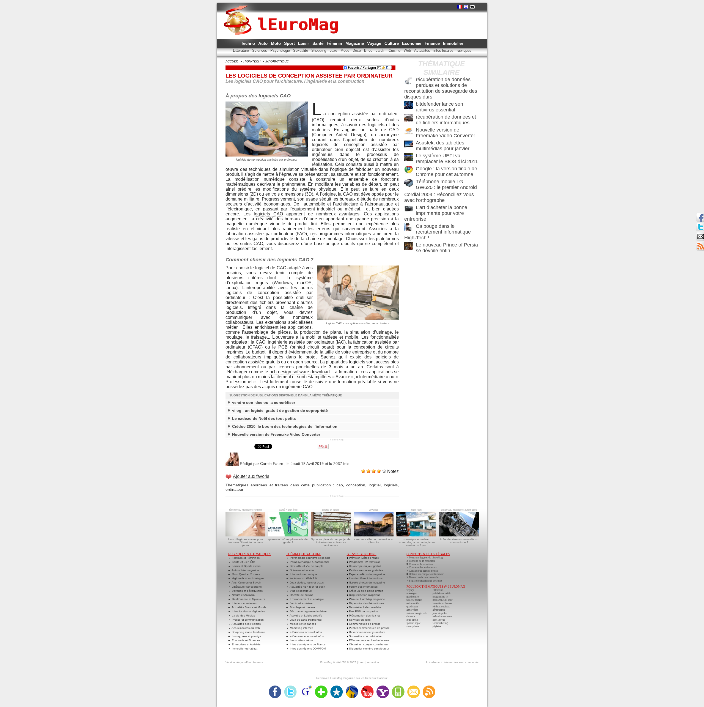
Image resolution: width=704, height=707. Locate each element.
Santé (318, 43)
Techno (248, 43)
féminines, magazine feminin (245, 509)
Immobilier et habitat (244, 648)
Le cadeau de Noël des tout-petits (264, 418)
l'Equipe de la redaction (422, 560)
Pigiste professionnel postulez (425, 580)
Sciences (260, 50)
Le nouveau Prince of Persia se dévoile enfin (447, 247)
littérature (438, 589)
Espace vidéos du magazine (366, 574)
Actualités (422, 50)
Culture (392, 43)
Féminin (335, 43)
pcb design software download (300, 371)
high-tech (251, 61)
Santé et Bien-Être (243, 561)
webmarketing (440, 622)
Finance (433, 43)
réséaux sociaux (441, 606)
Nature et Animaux (243, 594)
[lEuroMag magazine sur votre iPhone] (398, 687)
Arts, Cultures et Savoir (246, 582)
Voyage (374, 43)
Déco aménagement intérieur (308, 611)
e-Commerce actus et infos (306, 636)
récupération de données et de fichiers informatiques (446, 119)
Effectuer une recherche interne (368, 640)
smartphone (412, 626)
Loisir (304, 43)
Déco (357, 50)
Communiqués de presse (364, 623)
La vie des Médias (243, 615)
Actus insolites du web (245, 627)
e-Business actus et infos (305, 632)
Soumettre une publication (365, 636)
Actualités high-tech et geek (307, 586)
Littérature (241, 50)
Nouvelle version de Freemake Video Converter (276, 434)
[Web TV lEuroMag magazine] (472, 7)
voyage (410, 589)
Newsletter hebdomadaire (364, 607)
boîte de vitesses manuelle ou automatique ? (459, 541)
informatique (276, 61)
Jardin (381, 50)
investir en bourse (442, 603)
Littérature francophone (246, 586)
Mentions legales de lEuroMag (426, 557)
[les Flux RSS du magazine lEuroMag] (429, 687)
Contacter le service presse (423, 570)
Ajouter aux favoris (251, 476)
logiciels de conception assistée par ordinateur (267, 159)
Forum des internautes (363, 586)
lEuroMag (326, 662)
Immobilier (453, 43)
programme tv (440, 596)
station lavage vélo (416, 613)
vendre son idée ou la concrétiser (263, 402)
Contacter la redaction (421, 564)
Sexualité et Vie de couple (306, 566)
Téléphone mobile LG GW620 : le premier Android (446, 184)
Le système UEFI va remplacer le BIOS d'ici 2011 (447, 158)
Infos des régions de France (307, 644)
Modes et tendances (302, 623)
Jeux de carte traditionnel (305, 619)
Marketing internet (301, 627)
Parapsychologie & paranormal (309, 561)
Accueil (232, 61)
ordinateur (234, 489)
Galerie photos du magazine (366, 582)
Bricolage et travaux (302, 607)
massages (411, 593)
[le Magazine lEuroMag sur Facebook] (275, 687)
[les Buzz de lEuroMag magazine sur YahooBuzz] (382, 687)
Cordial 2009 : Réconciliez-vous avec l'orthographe (439, 197)
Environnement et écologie (306, 599)
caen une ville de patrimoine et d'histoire (373, 541)
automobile (412, 603)
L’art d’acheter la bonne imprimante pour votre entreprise (435, 213)
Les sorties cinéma (301, 640)
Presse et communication (247, 619)
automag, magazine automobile (459, 509)
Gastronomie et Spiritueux (248, 599)
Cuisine (395, 50)
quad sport (412, 606)
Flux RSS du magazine (363, 611)
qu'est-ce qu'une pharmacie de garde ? (288, 541)
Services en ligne (359, 619)
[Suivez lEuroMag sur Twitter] (290, 687)
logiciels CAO (268, 214)
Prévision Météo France (363, 557)
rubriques (464, 50)
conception (355, 485)
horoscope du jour (442, 599)
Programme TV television (364, 561)
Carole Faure (271, 463)
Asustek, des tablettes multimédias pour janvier (442, 145)
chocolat (411, 616)
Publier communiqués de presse (369, 627)
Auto (263, 43)
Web (408, 50)
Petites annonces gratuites (365, 570)
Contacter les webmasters (423, 567)
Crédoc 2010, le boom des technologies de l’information (284, 426)
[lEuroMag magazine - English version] (466, 7)
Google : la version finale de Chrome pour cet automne (446, 171)
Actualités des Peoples (246, 623)
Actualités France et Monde (248, 607)
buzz (362, 662)
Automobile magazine (245, 570)
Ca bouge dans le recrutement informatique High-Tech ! (437, 231)
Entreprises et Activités (245, 644)
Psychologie (280, 50)
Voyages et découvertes (247, 590)
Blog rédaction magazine (364, 594)
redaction (373, 662)
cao (340, 485)
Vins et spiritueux (300, 590)
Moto (276, 43)
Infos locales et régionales (248, 611)
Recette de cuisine (301, 594)
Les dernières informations (365, 578)
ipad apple (412, 619)
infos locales (444, 50)
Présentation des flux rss (364, 615)
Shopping (319, 50)
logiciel (375, 485)
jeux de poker (440, 613)
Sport (290, 43)
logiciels (391, 485)
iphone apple (413, 622)
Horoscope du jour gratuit (364, 566)
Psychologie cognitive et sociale (309, 557)
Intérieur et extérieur (244, 603)
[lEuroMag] (282, 15)
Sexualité (301, 50)
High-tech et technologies (247, 578)
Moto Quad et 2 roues (245, 574)
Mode (345, 50)
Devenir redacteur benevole (423, 577)
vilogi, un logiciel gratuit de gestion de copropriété (280, 410)
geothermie (412, 596)
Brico (368, 50)
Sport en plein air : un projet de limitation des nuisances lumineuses (331, 542)
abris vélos (412, 609)
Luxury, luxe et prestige (246, 636)
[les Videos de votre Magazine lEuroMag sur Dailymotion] (352, 687)
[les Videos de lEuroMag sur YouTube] (367, 687)
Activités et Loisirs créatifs (305, 615)
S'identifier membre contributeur (368, 648)
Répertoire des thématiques (366, 603)
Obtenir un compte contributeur (368, 644)
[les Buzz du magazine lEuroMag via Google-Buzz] (305, 687)
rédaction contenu (442, 616)
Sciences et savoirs (301, 570)
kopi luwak (439, 619)
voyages (373, 509)
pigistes (437, 626)
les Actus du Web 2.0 (303, 578)
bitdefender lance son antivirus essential (439, 107)
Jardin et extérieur (301, 603)
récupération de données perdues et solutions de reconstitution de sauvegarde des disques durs (440, 88)
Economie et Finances (245, 640)
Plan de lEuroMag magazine (366, 599)
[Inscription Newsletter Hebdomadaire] (700, 243)
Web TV (341, 662)
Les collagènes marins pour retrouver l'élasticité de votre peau (245, 542)
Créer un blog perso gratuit (365, 590)
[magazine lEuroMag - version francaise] (459, 7)
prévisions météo (442, 593)
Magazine (355, 43)
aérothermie (439, 609)
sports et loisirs (331, 509)
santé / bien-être (288, 509)
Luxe (333, 50)
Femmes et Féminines (245, 557)
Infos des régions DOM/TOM (307, 648)
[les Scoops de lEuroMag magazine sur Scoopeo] (336, 687)
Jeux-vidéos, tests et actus (306, 582)
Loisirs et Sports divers (245, 566)
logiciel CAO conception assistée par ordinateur (357, 323)
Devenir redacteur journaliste (366, 632)
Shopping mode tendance (248, 632)
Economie (412, 43)
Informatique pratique (303, 574)
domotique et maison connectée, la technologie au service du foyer (416, 542)
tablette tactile (414, 599)
